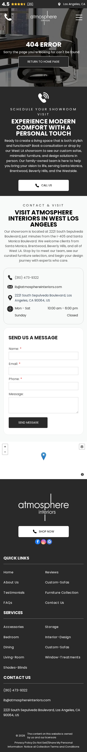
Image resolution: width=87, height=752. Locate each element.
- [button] (5, 452)
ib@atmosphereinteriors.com (27, 700)
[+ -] (43, 460)
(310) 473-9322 (27, 277)
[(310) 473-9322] (8, 21)
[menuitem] (22, 572)
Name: (14, 348)
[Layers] (82, 446)
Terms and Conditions (64, 747)
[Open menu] (79, 17)
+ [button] (5, 446)
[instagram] (43, 542)
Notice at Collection (37, 747)
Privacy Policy (23, 743)
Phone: (14, 379)
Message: (16, 394)
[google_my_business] (49, 542)
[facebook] (37, 542)
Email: (13, 363)
